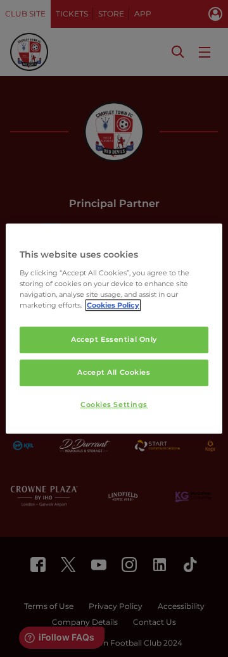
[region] (114, 328)
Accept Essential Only (114, 339)
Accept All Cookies (113, 372)
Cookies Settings (114, 404)
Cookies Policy (113, 305)
